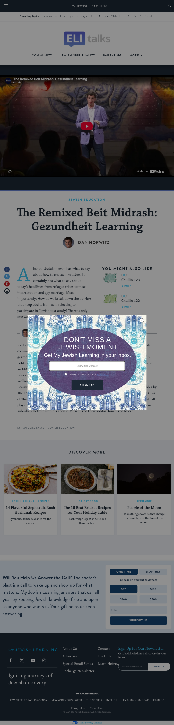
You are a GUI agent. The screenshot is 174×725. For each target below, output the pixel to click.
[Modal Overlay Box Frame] (87, 362)
